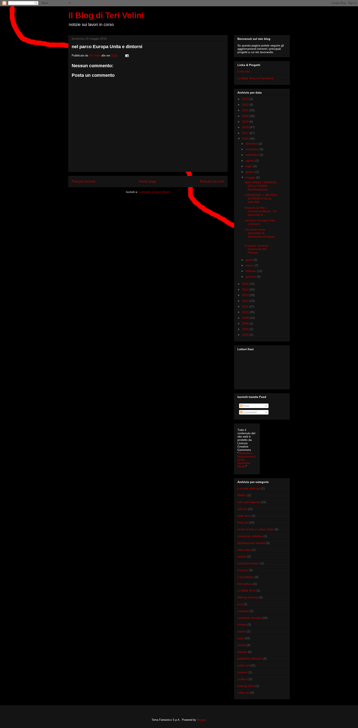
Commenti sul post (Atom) (154, 192)
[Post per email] (127, 55)
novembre (253, 149)
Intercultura (244, 583)
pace (240, 638)
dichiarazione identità (251, 543)
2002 (245, 334)
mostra (242, 624)
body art (242, 522)
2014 (245, 289)
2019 (245, 121)
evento (241, 556)
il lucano (242, 570)
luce (240, 604)
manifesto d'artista (249, 617)
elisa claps (244, 549)
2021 (245, 110)
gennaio (251, 276)
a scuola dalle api (248, 488)
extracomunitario (248, 563)
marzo (250, 265)
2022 (245, 104)
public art (243, 665)
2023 (245, 99)
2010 (245, 312)
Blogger (201, 719)
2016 (245, 138)
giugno (250, 171)
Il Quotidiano (245, 577)
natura (241, 631)
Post (245, 405)
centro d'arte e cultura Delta (255, 529)
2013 (245, 295)
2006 (245, 323)
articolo (242, 509)
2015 (245, 283)
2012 (245, 300)
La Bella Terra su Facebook (255, 78)
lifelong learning (247, 597)
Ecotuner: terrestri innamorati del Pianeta (256, 249)
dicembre (252, 143)
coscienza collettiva (250, 536)
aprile (250, 259)
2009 (245, 317)
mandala (243, 611)
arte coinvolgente (248, 502)
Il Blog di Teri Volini (106, 15)
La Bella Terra (246, 590)
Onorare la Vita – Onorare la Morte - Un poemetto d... (261, 211)
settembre (253, 154)
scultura (242, 679)
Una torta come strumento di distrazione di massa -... (260, 234)
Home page (147, 181)
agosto (250, 160)
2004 (245, 329)
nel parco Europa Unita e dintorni (260, 222)
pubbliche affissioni (249, 658)
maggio (251, 177)
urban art (243, 692)
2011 (245, 306)
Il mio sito (243, 71)
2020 (245, 116)
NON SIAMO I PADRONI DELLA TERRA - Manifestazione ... (261, 186)
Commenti (249, 412)
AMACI (242, 495)
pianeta (242, 652)
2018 (245, 127)
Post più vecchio (212, 181)
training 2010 (246, 686)
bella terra (244, 515)
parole (241, 645)
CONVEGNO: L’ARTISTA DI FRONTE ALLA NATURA (261, 198)
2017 (245, 133)
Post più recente (84, 181)
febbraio (251, 271)
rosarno (242, 672)
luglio (249, 166)
